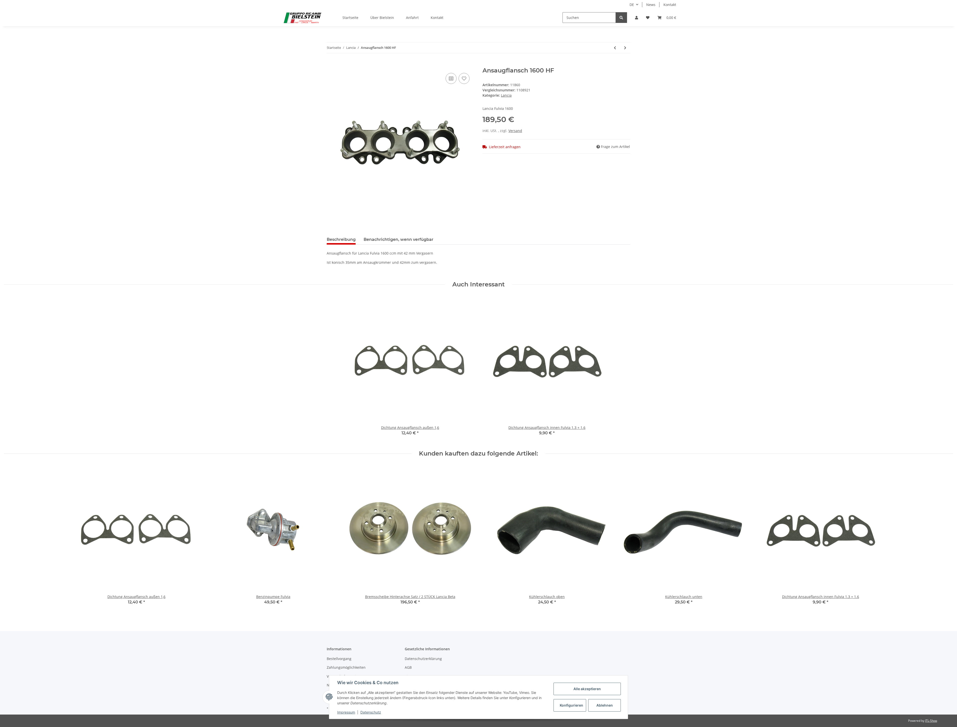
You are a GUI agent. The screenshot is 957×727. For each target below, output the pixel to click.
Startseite (350, 17)
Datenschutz (370, 712)
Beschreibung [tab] (341, 239)
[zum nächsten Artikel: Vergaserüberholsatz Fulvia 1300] (625, 47)
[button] (636, 17)
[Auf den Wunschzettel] (464, 78)
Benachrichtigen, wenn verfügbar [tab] (398, 239)
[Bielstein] (303, 17)
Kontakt (669, 4)
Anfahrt (412, 17)
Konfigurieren (571, 705)
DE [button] (632, 4)
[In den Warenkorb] (331, 64)
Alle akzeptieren (587, 689)
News (650, 4)
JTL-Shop (931, 721)
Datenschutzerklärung (423, 658)
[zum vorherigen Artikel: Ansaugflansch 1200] (615, 47)
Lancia (506, 95)
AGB (408, 667)
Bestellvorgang (339, 658)
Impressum (346, 712)
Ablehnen (604, 705)
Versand (515, 130)
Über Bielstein (382, 17)
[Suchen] (621, 17)
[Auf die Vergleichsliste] (451, 78)
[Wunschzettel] (647, 17)
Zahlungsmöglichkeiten (346, 667)
